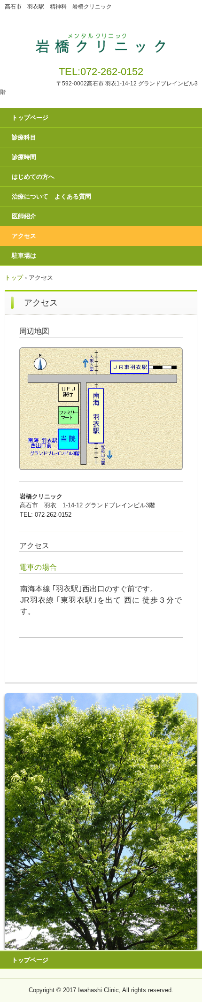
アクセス (24, 235)
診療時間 (24, 157)
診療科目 (24, 137)
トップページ (30, 117)
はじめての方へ (33, 176)
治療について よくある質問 (51, 196)
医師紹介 (24, 216)
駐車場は (24, 255)
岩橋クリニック (101, 41)
